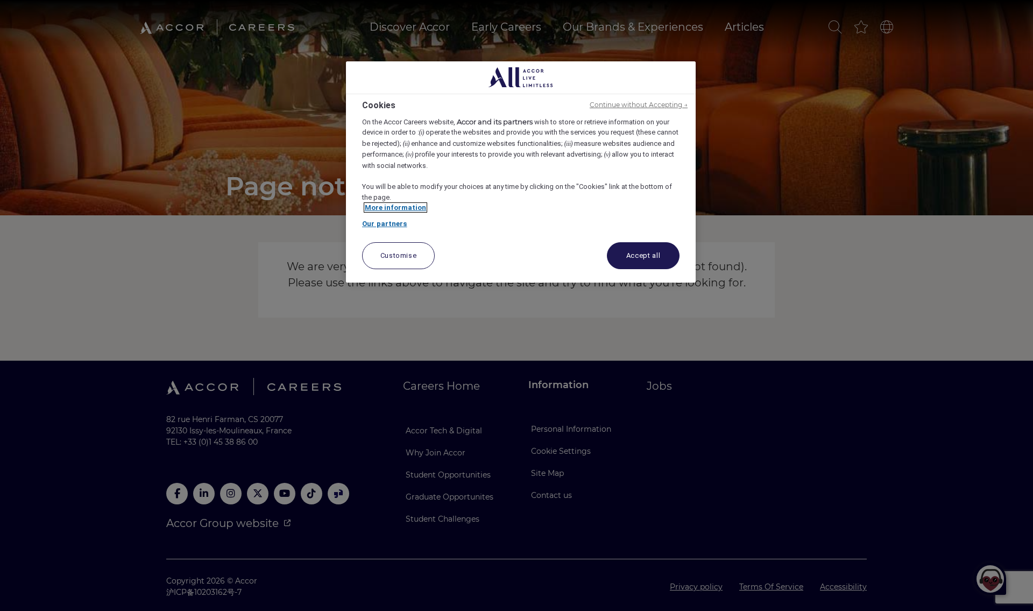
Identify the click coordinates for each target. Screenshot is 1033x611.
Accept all (643, 255)
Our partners (384, 224)
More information (395, 207)
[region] (521, 172)
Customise (398, 255)
